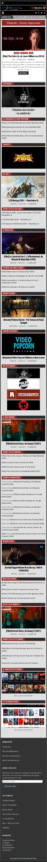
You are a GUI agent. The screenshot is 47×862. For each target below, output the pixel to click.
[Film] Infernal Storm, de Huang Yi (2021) (23, 443)
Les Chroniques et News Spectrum (15, 119)
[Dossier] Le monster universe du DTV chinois (20, 663)
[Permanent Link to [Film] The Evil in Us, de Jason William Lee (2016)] (23, 39)
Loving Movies (8, 818)
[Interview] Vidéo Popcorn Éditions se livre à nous (23, 357)
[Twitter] (36, 13)
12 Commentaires (33, 326)
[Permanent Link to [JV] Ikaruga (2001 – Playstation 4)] (23, 187)
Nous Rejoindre (8, 848)
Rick (13, 59)
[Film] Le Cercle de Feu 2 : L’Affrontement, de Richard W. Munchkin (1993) (23, 258)
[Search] (44, 13)
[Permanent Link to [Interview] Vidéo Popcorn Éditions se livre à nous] (23, 344)
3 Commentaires (32, 361)
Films (31, 53)
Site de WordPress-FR (10, 760)
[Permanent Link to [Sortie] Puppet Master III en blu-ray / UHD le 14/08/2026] (23, 554)
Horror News (7, 809)
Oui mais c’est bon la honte (13, 268)
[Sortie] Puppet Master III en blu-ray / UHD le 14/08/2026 (23, 569)
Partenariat (6, 850)
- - (23, 112)
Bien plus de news (9, 579)
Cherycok (13, 263)
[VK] (41, 13)
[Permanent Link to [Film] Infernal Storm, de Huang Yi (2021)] (23, 430)
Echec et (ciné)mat (9, 805)
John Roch (13, 204)
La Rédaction (7, 845)
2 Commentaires (32, 263)
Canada (16, 53)
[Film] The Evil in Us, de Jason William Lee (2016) (23, 56)
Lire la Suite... (23, 73)
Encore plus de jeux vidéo (12, 209)
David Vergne (13, 326)
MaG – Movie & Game (10, 823)
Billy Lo (5, 534)
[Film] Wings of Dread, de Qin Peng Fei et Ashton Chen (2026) (23, 657)
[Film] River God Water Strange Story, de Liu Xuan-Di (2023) (22, 650)
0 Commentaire (32, 204)
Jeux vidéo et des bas (10, 814)
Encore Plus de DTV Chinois (13, 639)
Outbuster (6, 828)
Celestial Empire (8, 800)
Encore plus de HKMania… (12, 452)
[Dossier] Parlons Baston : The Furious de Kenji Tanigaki (23, 321)
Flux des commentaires (11, 756)
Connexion (6, 747)
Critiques (24, 53)
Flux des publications (10, 751)
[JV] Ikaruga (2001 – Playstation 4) (23, 200)
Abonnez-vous (10, 786)
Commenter (31, 59)
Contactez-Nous (8, 840)
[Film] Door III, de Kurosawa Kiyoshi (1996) (26, 520)
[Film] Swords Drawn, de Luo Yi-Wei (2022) (18, 643)
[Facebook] (38, 13)
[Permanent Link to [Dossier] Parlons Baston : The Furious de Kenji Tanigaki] (23, 306)
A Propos (5, 843)
